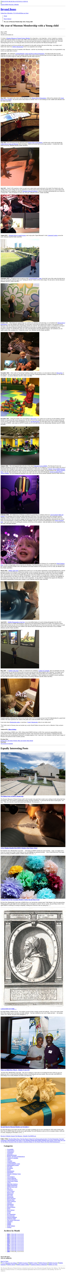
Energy (9, 1169)
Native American (11, 1201)
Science (9, 1211)
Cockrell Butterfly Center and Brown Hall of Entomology (30, 53)
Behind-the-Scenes (12, 1155)
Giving (9, 1182)
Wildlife (9, 1223)
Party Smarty (10, 1205)
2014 (8, 1248)
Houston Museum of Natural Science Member (18, 38)
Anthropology (10, 1150)
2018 (8, 1242)
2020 (8, 1240)
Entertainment (10, 1171)
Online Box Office (11, 13)
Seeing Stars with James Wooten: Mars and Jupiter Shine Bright (17, 740)
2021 (8, 1238)
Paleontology (10, 1204)
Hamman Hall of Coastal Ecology (17, 235)
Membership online (15, 722)
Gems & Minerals (11, 1178)
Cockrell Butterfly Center (13, 1163)
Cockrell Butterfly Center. (35, 278)
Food (8, 1175)
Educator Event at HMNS (40, 466)
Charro (9, 1159)
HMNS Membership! (17, 46)
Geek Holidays (11, 1176)
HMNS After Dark (13, 570)
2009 (8, 1251)
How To (9, 1188)
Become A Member (14, 1136)
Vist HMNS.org (32, 1136)
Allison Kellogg (12, 729)
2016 (8, 1245)
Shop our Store (24, 13)
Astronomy (10, 1153)
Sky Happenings (11, 1214)
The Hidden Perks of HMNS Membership (12, 796)
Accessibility (10, 1149)
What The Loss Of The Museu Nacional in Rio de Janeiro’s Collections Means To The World (33, 1141)
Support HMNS (5, 4)
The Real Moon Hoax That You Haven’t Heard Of (21, 1139)
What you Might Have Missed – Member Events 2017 (15, 1070)
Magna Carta (10, 1192)
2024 (8, 1234)
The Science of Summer (7, 743)
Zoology (9, 1227)
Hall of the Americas (12, 1184)
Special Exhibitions (12, 1217)
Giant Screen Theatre (12, 1181)
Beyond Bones (8, 9)
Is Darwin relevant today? (41, 1139)
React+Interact (7, 18)
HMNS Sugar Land (12, 1187)
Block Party (60, 373)
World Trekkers (11, 1226)
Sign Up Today (4, 1261)
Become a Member (14, 4)
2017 (8, 1244)
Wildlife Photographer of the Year (16, 622)
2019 (8, 1241)
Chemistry (9, 1161)
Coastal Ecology (11, 1162)
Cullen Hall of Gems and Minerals (9, 144)
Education (9, 1166)
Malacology (10, 1194)
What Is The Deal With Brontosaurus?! (50, 1141)
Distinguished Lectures (13, 1165)
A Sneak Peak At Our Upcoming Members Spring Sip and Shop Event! (20, 899)
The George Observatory (13, 1220)
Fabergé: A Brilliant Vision (14, 1174)
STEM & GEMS (11, 1218)
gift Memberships (35, 421)
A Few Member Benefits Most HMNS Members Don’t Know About (19, 848)
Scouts (8, 1213)
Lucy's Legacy (11, 1191)
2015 (8, 1247)
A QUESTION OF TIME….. (8, 1009)
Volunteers (9, 1221)
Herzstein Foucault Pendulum (30, 191)
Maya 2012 (10, 1195)
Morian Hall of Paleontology (39, 98)
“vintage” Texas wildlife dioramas (56, 469)
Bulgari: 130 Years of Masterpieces (16, 1156)
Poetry (8, 1208)
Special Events (11, 1215)
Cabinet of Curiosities (44, 670)
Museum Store (10, 1200)
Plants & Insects (11, 1207)
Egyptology (10, 1168)
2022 (8, 1237)
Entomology (10, 1172)
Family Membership (33, 722)
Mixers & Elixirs (11, 1198)
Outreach (9, 1202)
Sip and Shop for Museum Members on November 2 (15, 1127)
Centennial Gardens (53, 235)
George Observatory (12, 1179)
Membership (10, 1197)
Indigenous (10, 1189)
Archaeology (10, 1152)
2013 (8, 1250)
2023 (8, 1235)
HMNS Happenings (12, 1185)
